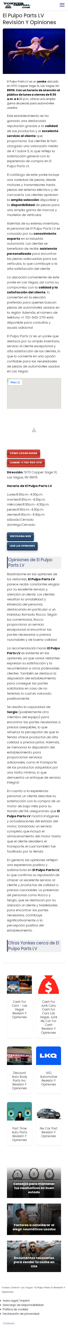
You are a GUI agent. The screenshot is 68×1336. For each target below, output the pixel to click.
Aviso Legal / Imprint (16, 1301)
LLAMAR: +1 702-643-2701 (26, 462)
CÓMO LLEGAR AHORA (23, 453)
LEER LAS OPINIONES (22, 546)
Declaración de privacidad (21, 1314)
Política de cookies (15, 1309)
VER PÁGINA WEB (20, 536)
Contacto (9, 1323)
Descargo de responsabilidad (23, 1305)
